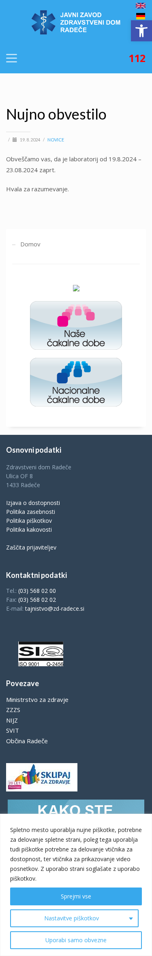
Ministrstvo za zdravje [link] (37, 699)
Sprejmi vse (76, 896)
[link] (141, 30)
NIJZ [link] (12, 720)
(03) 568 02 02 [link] (37, 599)
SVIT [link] (12, 730)
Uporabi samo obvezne (76, 940)
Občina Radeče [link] (27, 741)
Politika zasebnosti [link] (30, 511)
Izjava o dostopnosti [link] (33, 503)
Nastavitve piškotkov (71, 918)
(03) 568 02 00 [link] (37, 591)
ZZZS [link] (13, 710)
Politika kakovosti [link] (29, 529)
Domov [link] (30, 244)
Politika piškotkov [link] (29, 520)
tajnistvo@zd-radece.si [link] (54, 608)
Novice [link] (55, 139)
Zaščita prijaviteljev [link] (31, 547)
